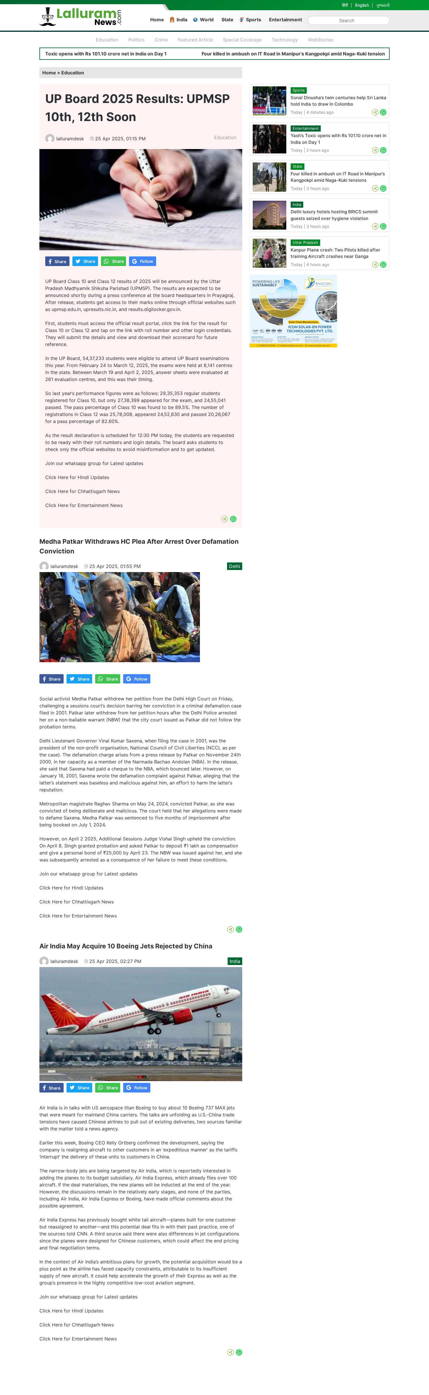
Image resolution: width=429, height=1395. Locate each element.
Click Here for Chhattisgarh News (82, 491)
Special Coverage (242, 40)
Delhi (234, 566)
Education (107, 40)
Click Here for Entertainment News (84, 505)
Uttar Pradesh (305, 242)
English (362, 5)
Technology (285, 40)
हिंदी (345, 5)
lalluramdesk (70, 138)
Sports (253, 19)
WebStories (321, 40)
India (182, 19)
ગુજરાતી (383, 5)
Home (157, 19)
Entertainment (285, 19)
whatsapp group (83, 463)
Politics (136, 40)
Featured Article (195, 40)
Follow (146, 261)
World (207, 19)
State (227, 19)
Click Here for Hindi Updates (77, 477)
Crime (161, 40)
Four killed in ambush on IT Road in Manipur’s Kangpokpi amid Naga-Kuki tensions (249, 54)
